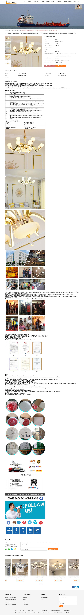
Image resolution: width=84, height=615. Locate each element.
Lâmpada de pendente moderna (10, 597)
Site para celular (67, 610)
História (24, 599)
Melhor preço (50, 65)
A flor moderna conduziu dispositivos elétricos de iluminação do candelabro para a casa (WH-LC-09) (39, 30)
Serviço (24, 601)
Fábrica (42, 1)
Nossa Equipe (25, 604)
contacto (61, 65)
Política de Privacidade (55, 610)
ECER (67, 612)
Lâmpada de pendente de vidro (10, 601)
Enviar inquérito (52, 549)
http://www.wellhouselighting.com (12, 119)
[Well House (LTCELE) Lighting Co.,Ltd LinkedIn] (78, 587)
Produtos (29, 1)
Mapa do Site (44, 610)
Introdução (25, 597)
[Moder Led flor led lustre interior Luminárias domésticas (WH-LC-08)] (32, 567)
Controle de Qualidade (50, 1)
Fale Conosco (59, 1)
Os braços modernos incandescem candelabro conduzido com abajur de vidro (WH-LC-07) (51, 577)
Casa (24, 1)
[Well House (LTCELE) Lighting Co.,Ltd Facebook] (73, 587)
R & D (42, 599)
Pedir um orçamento (67, 1)
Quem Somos (36, 1)
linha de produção (44, 597)
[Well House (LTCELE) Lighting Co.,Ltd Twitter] (75, 587)
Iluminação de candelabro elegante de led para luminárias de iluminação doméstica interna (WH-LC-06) (70, 577)
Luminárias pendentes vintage (10, 599)
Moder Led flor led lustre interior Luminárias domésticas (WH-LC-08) (32, 577)
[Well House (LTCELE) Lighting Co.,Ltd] (11, 2)
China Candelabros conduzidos (20, 612)
